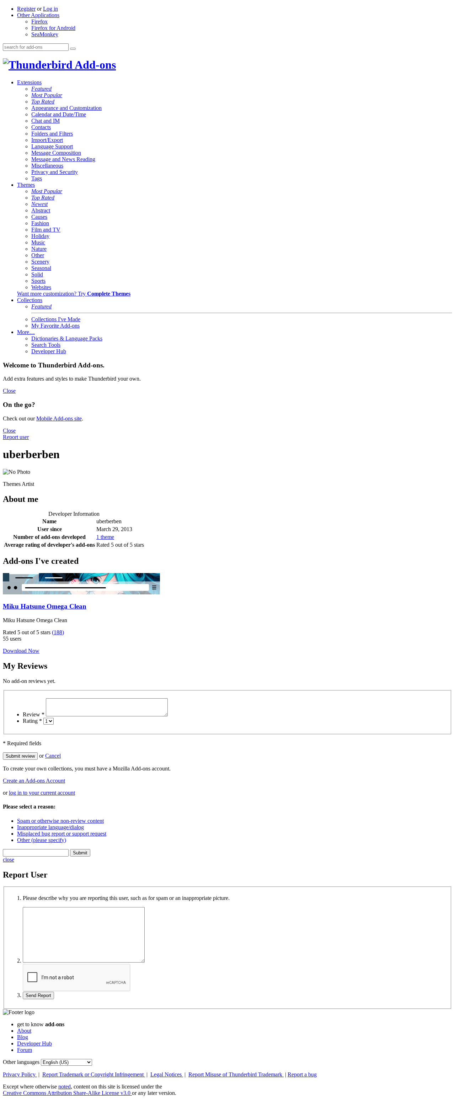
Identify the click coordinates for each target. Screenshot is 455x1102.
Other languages (21, 1062)
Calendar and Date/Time (58, 114)
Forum (24, 1050)
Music (38, 242)
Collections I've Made (55, 319)
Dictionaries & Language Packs (66, 338)
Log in (50, 9)
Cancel (53, 756)
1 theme (105, 537)
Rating (32, 721)
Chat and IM (45, 121)
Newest (39, 204)
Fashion (40, 223)
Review (33, 714)
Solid (37, 274)
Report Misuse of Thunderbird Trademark (236, 1074)
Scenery (40, 262)
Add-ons (94, 64)
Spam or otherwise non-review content (60, 821)
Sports (38, 281)
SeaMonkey (44, 34)
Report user (16, 437)
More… (26, 332)
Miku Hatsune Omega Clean (44, 606)
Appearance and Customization (66, 108)
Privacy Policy (20, 1074)
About (24, 1031)
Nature (39, 249)
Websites (41, 287)
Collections (29, 300)
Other (37, 255)
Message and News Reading (63, 159)
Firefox (39, 21)
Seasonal (41, 268)
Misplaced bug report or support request (61, 834)
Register (26, 9)
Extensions (29, 82)
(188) (58, 632)
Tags (36, 178)
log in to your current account (42, 793)
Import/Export (47, 140)
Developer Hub (48, 351)
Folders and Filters (52, 134)
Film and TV (45, 230)
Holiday (40, 236)
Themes (26, 185)
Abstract (40, 210)
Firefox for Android (53, 28)
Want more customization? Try (73, 294)
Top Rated (42, 102)
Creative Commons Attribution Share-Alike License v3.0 (67, 1093)
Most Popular (46, 95)
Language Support (52, 146)
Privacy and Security (54, 172)
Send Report (38, 995)
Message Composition (56, 153)
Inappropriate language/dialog (50, 827)
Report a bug (302, 1074)
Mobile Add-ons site (59, 418)
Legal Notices (166, 1074)
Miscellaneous (47, 166)
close (8, 860)
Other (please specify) (41, 840)
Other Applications (38, 15)
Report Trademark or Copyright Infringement (93, 1074)
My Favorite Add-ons (55, 326)
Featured (41, 89)
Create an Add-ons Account (34, 781)
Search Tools (45, 345)
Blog (22, 1037)
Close (9, 391)
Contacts (41, 127)
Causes (39, 217)
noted (64, 1087)
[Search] (73, 49)
